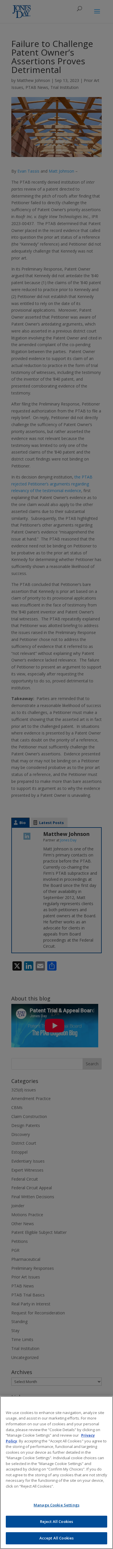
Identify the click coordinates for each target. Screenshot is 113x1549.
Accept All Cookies (56, 1538)
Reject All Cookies (56, 1521)
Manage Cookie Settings (56, 1505)
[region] (56, 1472)
